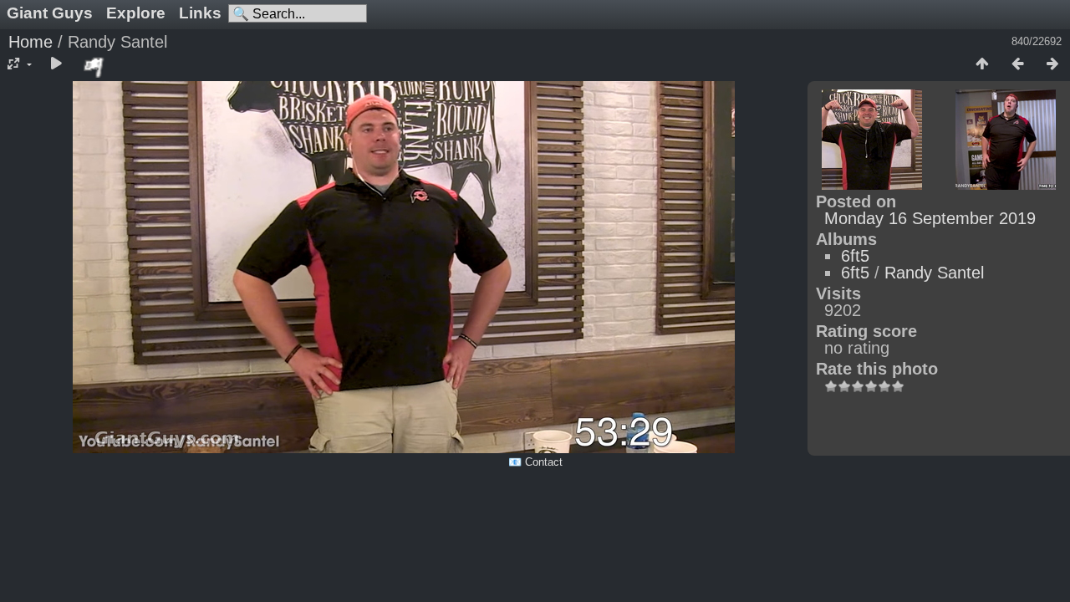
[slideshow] (56, 64)
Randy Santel (934, 272)
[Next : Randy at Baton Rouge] (1052, 64)
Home (30, 42)
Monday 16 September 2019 (930, 218)
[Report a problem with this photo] (94, 67)
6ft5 (855, 256)
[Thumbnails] (982, 64)
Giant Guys (50, 13)
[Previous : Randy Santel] (1017, 64)
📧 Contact (535, 462)
